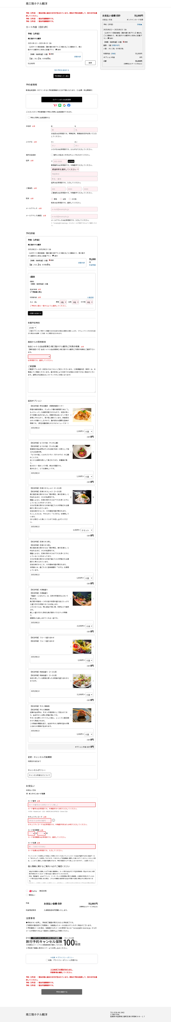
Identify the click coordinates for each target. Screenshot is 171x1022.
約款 (53, 957)
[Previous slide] (71, 415)
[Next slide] (93, 415)
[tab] (81, 502)
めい (76, 142)
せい (52, 142)
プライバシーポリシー (66, 957)
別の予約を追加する (61, 70)
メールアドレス (33, 208)
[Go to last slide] (71, 497)
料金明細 (92, 265)
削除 (90, 63)
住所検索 (71, 161)
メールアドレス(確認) (36, 215)
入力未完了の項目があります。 (61, 969)
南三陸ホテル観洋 (36, 3)
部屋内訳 (77, 56)
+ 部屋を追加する (35, 313)
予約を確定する (61, 992)
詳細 (113, 53)
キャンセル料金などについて (39, 775)
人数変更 (90, 297)
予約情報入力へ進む (61, 76)
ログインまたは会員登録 (62, 99)
